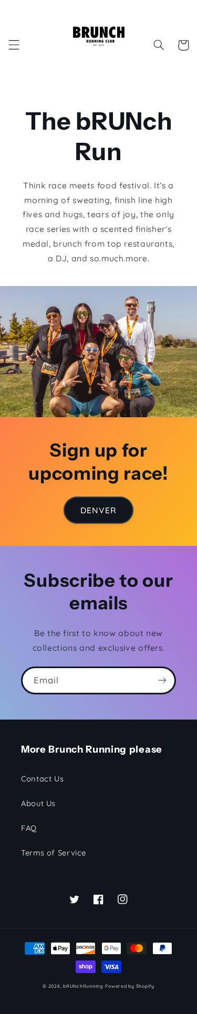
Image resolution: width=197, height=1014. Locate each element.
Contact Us (42, 779)
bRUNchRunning (83, 986)
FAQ (29, 828)
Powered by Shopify (129, 986)
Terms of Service (53, 853)
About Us (38, 803)
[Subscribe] (162, 680)
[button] (14, 45)
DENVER (98, 510)
